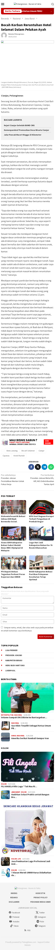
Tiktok (15, 926)
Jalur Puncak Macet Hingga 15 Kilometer (22, 135)
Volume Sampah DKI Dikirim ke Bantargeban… (24, 717)
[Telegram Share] (44, 467)
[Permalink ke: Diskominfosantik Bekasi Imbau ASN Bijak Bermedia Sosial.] (13, 507)
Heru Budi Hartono (15, 665)
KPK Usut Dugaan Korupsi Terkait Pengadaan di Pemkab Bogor (41, 519)
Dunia (13, 736)
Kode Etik (40, 893)
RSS (28, 930)
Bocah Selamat (28, 450)
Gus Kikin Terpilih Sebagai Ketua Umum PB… (31, 727)
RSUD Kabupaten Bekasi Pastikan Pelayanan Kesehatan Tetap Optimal (40, 575)
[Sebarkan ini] (31, 467)
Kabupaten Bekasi (13, 660)
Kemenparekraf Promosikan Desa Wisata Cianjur (26, 130)
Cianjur (41, 450)
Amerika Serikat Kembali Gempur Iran (30, 738)
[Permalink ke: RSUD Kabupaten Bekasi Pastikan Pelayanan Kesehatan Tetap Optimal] (41, 562)
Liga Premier (11, 650)
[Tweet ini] (38, 467)
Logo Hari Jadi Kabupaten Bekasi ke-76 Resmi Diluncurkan (40, 545)
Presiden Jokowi (13, 655)
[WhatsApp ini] (51, 467)
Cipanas (6, 455)
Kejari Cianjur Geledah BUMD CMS (19, 125)
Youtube (16, 921)
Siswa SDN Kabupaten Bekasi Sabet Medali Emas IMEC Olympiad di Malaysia (12, 546)
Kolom (5, 748)
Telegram (42, 926)
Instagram (42, 917)
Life (19, 859)
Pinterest (15, 917)
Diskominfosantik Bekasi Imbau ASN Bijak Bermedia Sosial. (13, 519)
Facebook (16, 912)
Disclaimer (14, 902)
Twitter (42, 912)
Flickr (42, 921)
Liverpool (10, 670)
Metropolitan (7, 715)
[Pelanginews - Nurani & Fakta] (27, 3)
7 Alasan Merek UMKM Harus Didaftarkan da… (31, 874)
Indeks (14, 893)
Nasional (18, 715)
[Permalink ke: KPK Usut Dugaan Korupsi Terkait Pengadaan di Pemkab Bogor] (41, 507)
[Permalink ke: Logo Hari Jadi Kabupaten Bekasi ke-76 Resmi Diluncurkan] (41, 533)
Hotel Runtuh (19, 455)
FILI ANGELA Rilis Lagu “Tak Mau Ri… (19, 786)
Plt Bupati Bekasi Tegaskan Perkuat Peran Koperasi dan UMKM (13, 574)
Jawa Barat (15, 792)
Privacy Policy (40, 897)
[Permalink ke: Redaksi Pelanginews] (4, 35)
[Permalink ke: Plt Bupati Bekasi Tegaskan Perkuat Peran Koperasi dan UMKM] (13, 562)
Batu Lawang (12, 450)
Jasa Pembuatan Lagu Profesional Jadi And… (30, 862)
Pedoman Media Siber (40, 902)
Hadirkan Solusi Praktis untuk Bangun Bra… (30, 796)
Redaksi (14, 897)
